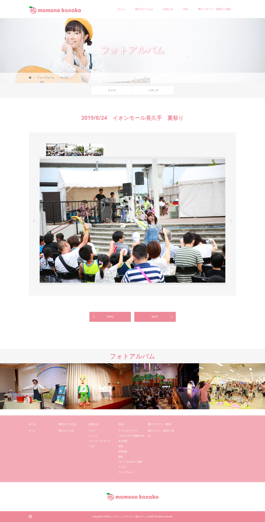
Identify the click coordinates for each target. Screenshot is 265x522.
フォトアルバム (126, 472)
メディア (153, 90)
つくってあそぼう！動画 (130, 461)
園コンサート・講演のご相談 (214, 9)
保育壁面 (122, 451)
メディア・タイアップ (99, 441)
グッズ (121, 467)
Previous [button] (34, 221)
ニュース (93, 436)
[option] (55, 149)
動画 (120, 456)
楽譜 (120, 446)
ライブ (112, 90)
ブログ (92, 446)
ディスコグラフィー (128, 430)
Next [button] (231, 221)
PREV (110, 316)
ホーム (121, 9)
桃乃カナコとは (144, 9)
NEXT (155, 316)
